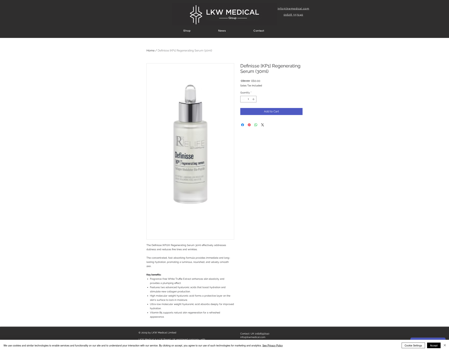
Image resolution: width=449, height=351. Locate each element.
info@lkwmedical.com (252, 337)
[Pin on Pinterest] (249, 125)
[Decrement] (243, 99)
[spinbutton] (248, 99)
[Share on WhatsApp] (256, 125)
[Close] (445, 345)
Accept (434, 345)
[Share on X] (262, 125)
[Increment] (254, 99)
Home (150, 50)
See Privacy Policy (272, 345)
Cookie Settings (413, 345)
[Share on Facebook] (242, 125)
